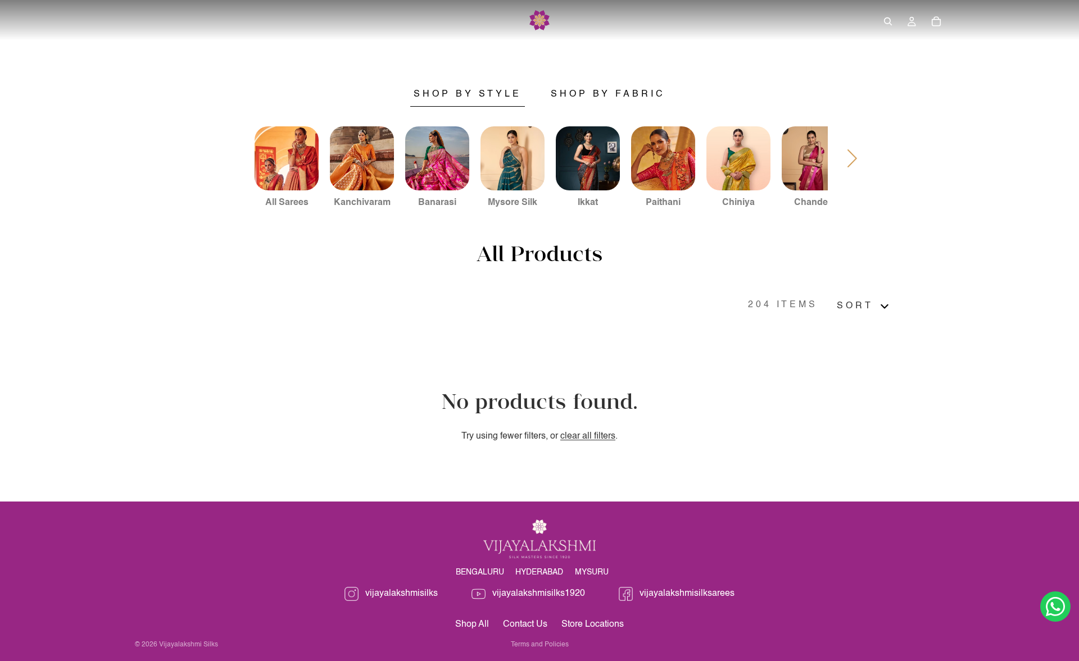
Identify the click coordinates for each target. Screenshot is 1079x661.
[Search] (888, 21)
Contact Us (525, 624)
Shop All (472, 624)
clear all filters (587, 436)
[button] (864, 306)
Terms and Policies (540, 644)
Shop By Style (468, 94)
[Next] (852, 158)
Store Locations (592, 624)
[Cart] (936, 21)
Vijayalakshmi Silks (188, 644)
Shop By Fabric (608, 94)
